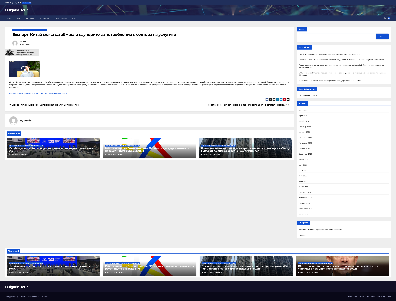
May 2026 (303, 110)
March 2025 (304, 187)
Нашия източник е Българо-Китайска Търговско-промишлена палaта (38, 93)
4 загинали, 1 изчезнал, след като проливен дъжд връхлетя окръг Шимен (330, 81)
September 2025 (305, 154)
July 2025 (303, 165)
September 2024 (305, 209)
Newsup (34, 296)
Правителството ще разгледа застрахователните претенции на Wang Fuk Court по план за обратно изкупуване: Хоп (245, 149)
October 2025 (304, 148)
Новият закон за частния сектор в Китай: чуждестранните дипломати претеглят (247, 105)
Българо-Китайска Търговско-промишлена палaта (29, 30)
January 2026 (304, 132)
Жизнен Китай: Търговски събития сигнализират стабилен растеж (45, 105)
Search (301, 29)
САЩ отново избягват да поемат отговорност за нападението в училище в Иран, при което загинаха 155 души (338, 267)
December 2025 (305, 138)
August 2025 (304, 159)
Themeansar (44, 296)
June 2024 (303, 214)
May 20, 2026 (16, 272)
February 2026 (305, 127)
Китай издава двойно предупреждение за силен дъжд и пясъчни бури (51, 149)
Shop (74, 18)
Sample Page (61, 18)
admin (24, 41)
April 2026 (303, 116)
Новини (302, 235)
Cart (19, 18)
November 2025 (305, 143)
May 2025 (303, 176)
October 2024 (304, 203)
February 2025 (305, 192)
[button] (385, 18)
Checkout (30, 18)
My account (45, 18)
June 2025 (303, 170)
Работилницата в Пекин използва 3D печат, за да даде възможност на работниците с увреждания (148, 149)
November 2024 (305, 198)
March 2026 (304, 121)
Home (9, 18)
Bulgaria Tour (16, 10)
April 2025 (303, 181)
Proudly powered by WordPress (15, 296)
